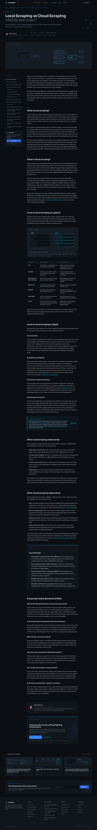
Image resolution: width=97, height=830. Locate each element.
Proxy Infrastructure (32, 807)
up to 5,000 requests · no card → (13, 144)
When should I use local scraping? (14, 116)
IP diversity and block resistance (13, 94)
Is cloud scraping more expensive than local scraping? (14, 114)
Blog (6, 7)
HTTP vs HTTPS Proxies (49, 815)
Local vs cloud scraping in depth (13, 87)
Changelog (53, 2)
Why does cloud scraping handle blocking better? (13, 120)
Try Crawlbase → (86, 2)
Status (79, 807)
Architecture (30, 811)
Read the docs (47, 737)
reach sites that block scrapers (53, 200)
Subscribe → (84, 786)
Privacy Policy (77, 826)
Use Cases (45, 2)
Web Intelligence (31, 814)
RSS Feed (80, 809)
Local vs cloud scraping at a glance (14, 84)
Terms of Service (87, 826)
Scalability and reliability (12, 92)
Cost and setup (10, 89)
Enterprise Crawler (65, 807)
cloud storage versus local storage (62, 538)
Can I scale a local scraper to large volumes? (14, 123)
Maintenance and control (12, 96)
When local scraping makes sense (13, 99)
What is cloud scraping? (11, 82)
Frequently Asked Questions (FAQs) (14, 107)
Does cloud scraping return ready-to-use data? (14, 127)
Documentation (37, 2)
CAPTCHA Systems (32, 809)
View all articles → (86, 754)
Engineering (12, 7)
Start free (14, 140)
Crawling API (41, 422)
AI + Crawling (31, 804)
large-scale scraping (67, 507)
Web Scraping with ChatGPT (50, 808)
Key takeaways (10, 104)
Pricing (62, 814)
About (59, 2)
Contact (80, 811)
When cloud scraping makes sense (14, 102)
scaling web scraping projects (49, 374)
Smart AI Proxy (64, 809)
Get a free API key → (35, 737)
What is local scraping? (11, 79)
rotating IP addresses (68, 388)
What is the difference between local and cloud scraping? (14, 110)
